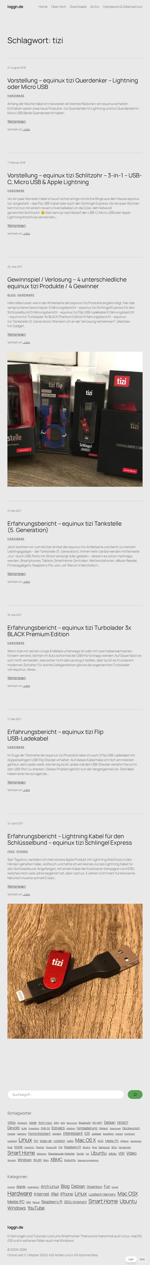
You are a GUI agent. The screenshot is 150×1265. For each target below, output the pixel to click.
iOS (87, 1133)
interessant (73, 1133)
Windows (24, 1159)
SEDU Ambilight (75, 1202)
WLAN (37, 1160)
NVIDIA (18, 1147)
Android (10, 1187)
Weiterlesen (16, 121)
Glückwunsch (131, 1128)
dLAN (24, 1128)
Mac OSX (128, 1193)
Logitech (59, 1141)
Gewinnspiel (115, 1128)
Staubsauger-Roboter (61, 1153)
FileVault (103, 1128)
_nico (26, 129)
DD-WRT (97, 1123)
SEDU (114, 1147)
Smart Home (21, 1152)
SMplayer (41, 1153)
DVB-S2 (45, 1128)
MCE (101, 1141)
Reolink (86, 1147)
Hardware (15, 96)
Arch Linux (45, 1123)
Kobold (119, 1133)
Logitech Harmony (102, 1194)
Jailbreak (96, 1133)
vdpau (112, 1153)
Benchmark (72, 1123)
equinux (71, 1128)
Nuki (9, 1147)
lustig (70, 1141)
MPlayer (125, 1141)
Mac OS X (85, 1140)
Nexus (36, 1202)
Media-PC (112, 1141)
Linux (25, 1140)
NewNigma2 (135, 1141)
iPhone (22, 851)
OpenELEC (29, 1147)
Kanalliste (108, 1133)
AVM (63, 1123)
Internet (41, 1194)
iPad (10, 851)
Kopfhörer (129, 1133)
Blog (11, 295)
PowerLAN (51, 1147)
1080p (11, 1123)
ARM (56, 1123)
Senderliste (125, 1147)
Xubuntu (70, 1160)
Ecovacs (58, 1127)
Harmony (21, 1133)
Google (11, 1133)
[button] (136, 1259)
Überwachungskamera (88, 1160)
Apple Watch (33, 1187)
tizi (87, 1153)
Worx (46, 1160)
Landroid (12, 1141)
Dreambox (34, 1128)
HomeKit (56, 1133)
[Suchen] (135, 1094)
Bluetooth (85, 1123)
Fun (107, 1186)
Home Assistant (39, 1133)
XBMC (56, 1159)
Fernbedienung (87, 1128)
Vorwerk (11, 1160)
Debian (109, 1122)
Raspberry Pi (72, 1147)
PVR (60, 1147)
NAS (28, 1202)
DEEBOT (122, 1123)
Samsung (104, 1147)
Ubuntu (98, 1153)
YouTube (36, 1208)
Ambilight (22, 1123)
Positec (40, 1147)
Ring (94, 1147)
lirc (36, 1140)
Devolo (13, 1127)
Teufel (80, 1153)
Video (131, 1153)
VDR (121, 1153)
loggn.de (15, 6)
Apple (33, 1123)
